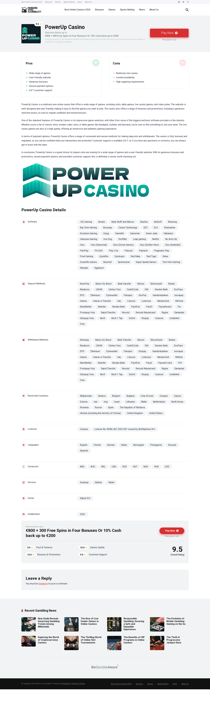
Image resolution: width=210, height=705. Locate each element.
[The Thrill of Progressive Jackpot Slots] (157, 649)
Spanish (84, 450)
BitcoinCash (156, 340)
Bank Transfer (124, 340)
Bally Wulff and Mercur (122, 222)
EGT (146, 227)
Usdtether (174, 318)
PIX (180, 362)
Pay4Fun (135, 306)
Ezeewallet (111, 295)
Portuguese (156, 445)
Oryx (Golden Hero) (149, 244)
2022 (82, 514)
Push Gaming (86, 256)
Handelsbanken (160, 295)
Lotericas (146, 301)
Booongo (107, 227)
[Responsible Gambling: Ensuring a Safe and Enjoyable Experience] (114, 630)
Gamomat (135, 233)
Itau (119, 301)
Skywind (107, 262)
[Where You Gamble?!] (31, 9)
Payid (149, 362)
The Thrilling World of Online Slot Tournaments (91, 640)
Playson (129, 250)
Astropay (84, 340)
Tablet (111, 482)
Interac (83, 301)
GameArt (119, 233)
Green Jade (151, 233)
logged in (43, 583)
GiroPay (142, 295)
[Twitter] (183, 2)
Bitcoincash (156, 283)
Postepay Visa (87, 312)
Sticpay (145, 318)
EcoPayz (178, 289)
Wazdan (84, 268)
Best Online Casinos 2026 (31, 2)
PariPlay (84, 250)
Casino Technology (127, 227)
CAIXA (99, 289)
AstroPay (84, 283)
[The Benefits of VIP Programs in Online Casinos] (114, 649)
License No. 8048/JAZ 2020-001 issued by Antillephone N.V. (124, 429)
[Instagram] (188, 2)
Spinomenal (124, 262)
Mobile (98, 482)
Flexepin (128, 295)
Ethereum (95, 295)
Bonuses (48, 2)
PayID (149, 306)
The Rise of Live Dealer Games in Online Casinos (90, 621)
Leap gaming (139, 239)
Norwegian (138, 445)
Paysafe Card (165, 362)
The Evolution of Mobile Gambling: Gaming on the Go (176, 621)
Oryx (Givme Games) (123, 244)
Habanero (168, 233)
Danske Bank (161, 289)
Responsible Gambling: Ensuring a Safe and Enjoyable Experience (134, 624)
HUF (135, 466)
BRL (103, 466)
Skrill (102, 318)
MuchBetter (86, 306)
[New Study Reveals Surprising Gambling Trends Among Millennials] (28, 630)
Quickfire (103, 256)
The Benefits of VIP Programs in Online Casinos (134, 640)
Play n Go (113, 250)
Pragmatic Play (161, 250)
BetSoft (158, 222)
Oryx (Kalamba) (172, 244)
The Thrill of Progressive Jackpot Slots (173, 640)
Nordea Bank (118, 306)
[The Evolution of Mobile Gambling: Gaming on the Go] (157, 630)
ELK (156, 227)
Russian (172, 445)
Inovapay (178, 295)
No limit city (171, 239)
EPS (82, 295)
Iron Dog (107, 239)
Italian (124, 445)
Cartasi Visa (115, 289)
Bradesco (85, 289)
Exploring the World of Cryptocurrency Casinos (48, 640)
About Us (88, 2)
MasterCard (163, 301)
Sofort (132, 318)
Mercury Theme (78, 684)
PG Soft (99, 250)
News (80, 2)
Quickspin (119, 256)
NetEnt (155, 239)
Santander (179, 312)
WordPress (66, 684)
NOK (145, 466)
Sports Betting (69, 2)
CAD (114, 466)
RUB (156, 466)
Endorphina (169, 227)
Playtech (143, 250)
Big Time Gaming (88, 227)
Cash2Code (132, 289)
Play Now (167, 33)
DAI (146, 289)
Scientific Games (88, 262)
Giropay (142, 351)
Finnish (97, 445)
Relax (165, 256)
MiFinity (179, 301)
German (111, 445)
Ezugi (106, 233)
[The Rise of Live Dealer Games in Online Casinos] (71, 630)
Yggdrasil (99, 268)
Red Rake (135, 256)
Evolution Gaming (88, 233)
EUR (124, 466)
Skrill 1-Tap (117, 318)
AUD (93, 466)
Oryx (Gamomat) (99, 244)
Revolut (125, 312)
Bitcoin (140, 283)
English (83, 445)
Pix (179, 306)
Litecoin (131, 301)
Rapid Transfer (108, 312)
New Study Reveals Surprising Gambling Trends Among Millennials (49, 622)
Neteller (102, 306)
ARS (82, 466)
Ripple (165, 312)
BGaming (172, 222)
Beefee (144, 222)
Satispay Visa (87, 318)
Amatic (101, 222)
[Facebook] (179, 2)
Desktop (84, 482)
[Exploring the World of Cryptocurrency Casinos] (28, 645)
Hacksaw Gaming (88, 239)
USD (167, 466)
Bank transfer (124, 283)
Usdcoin (159, 318)
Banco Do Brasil (103, 283)
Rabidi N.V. (85, 498)
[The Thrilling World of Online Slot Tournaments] (71, 649)
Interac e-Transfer (102, 301)
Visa (82, 324)
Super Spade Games (146, 262)
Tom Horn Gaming (171, 262)
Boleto (171, 283)
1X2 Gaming (86, 222)
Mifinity (179, 357)
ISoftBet (122, 239)
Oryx (82, 244)
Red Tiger (151, 256)
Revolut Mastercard (145, 312)
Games (58, 2)
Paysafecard (165, 306)
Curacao (84, 429)
